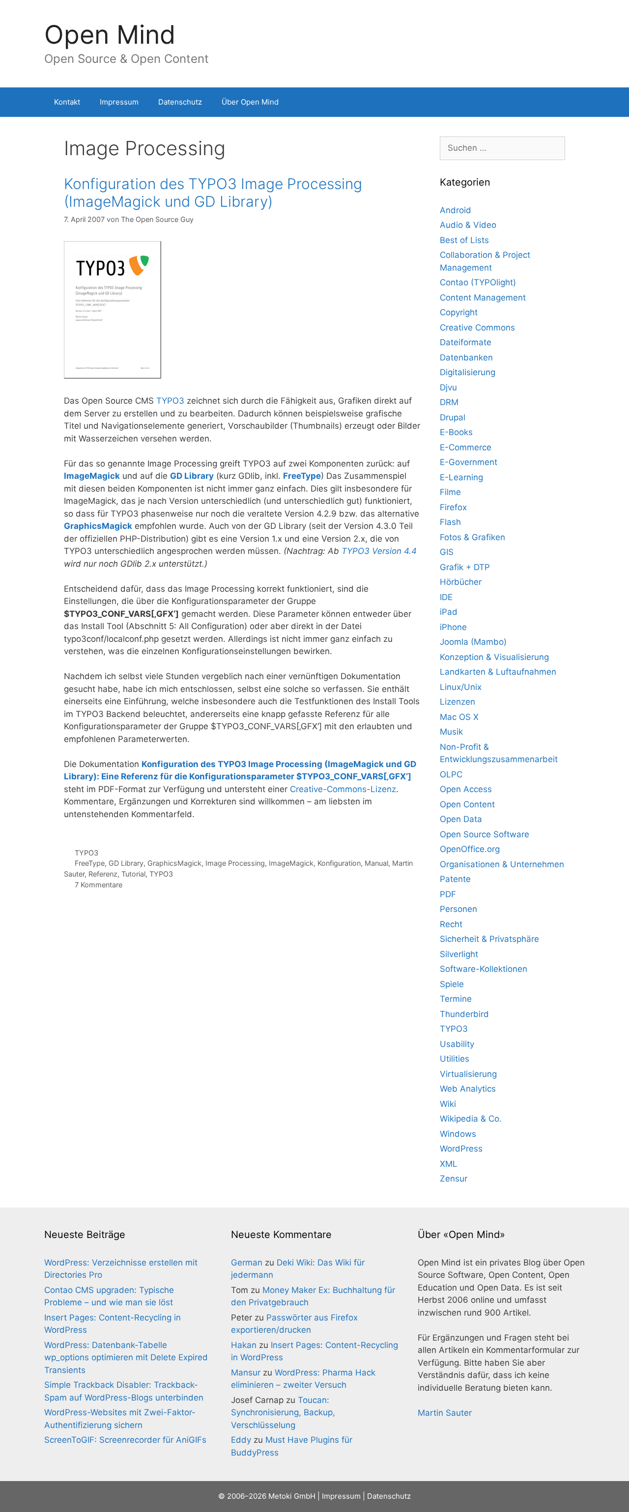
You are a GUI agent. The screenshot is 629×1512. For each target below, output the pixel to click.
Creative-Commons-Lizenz (343, 789)
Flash (450, 522)
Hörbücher (461, 582)
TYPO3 (170, 401)
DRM (449, 402)
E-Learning (461, 477)
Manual (376, 863)
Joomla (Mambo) (473, 642)
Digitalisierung (467, 372)
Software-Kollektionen (483, 969)
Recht (451, 924)
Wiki (448, 1104)
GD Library (126, 863)
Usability (457, 1044)
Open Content (467, 804)
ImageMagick (291, 863)
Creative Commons (477, 327)
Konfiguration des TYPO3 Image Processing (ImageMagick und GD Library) (213, 192)
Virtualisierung (468, 1074)
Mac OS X (459, 717)
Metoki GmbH (291, 1496)
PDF (448, 894)
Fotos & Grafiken (472, 537)
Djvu (448, 387)
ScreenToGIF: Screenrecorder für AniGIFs (125, 1440)
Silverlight (459, 954)
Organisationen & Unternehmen (502, 864)
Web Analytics (468, 1089)
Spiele (452, 984)
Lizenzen (457, 702)
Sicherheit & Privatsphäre (489, 939)
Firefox (453, 507)
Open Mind (109, 34)
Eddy (241, 1440)
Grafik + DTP (465, 567)
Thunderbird (464, 1014)
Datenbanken (466, 357)
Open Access (466, 789)
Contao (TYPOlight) (478, 282)
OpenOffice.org (470, 849)
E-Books (456, 432)
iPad (448, 612)
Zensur (453, 1178)
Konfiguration (339, 863)
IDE (446, 597)
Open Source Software (484, 834)
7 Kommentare (98, 884)
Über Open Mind (250, 102)
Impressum (119, 102)
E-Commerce (465, 447)
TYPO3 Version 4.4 (379, 551)
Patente (455, 879)
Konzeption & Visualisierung (494, 657)
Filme (450, 492)
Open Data (461, 819)
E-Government (468, 462)
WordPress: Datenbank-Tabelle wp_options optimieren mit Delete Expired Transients (126, 1357)
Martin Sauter (445, 1413)
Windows (458, 1134)
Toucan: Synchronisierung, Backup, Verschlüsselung (283, 1412)
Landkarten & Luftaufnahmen (498, 672)
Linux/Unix (461, 687)
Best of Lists (464, 240)
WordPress (461, 1149)
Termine (456, 999)
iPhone (453, 627)
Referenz (102, 874)
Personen (458, 909)
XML (448, 1164)
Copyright (459, 312)
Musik (451, 732)
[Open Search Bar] (570, 102)
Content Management (483, 297)
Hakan (244, 1345)
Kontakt (67, 102)
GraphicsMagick (174, 863)
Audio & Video (468, 225)
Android (455, 210)
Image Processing (235, 863)
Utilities (454, 1059)
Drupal (452, 417)
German (246, 1262)
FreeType (90, 863)
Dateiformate (465, 342)
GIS (447, 552)
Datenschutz (180, 102)
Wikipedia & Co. (471, 1119)
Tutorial (133, 874)
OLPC (451, 774)
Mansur (245, 1372)
